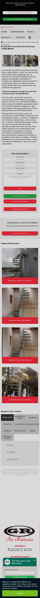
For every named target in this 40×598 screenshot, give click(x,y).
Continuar (20, 593)
